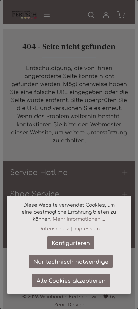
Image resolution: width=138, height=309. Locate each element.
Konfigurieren (71, 242)
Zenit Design (69, 304)
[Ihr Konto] (106, 14)
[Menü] (46, 14)
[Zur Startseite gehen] (24, 14)
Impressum (86, 228)
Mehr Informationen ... (79, 219)
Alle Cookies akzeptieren (71, 280)
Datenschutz (53, 228)
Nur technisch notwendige (70, 261)
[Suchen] (91, 14)
